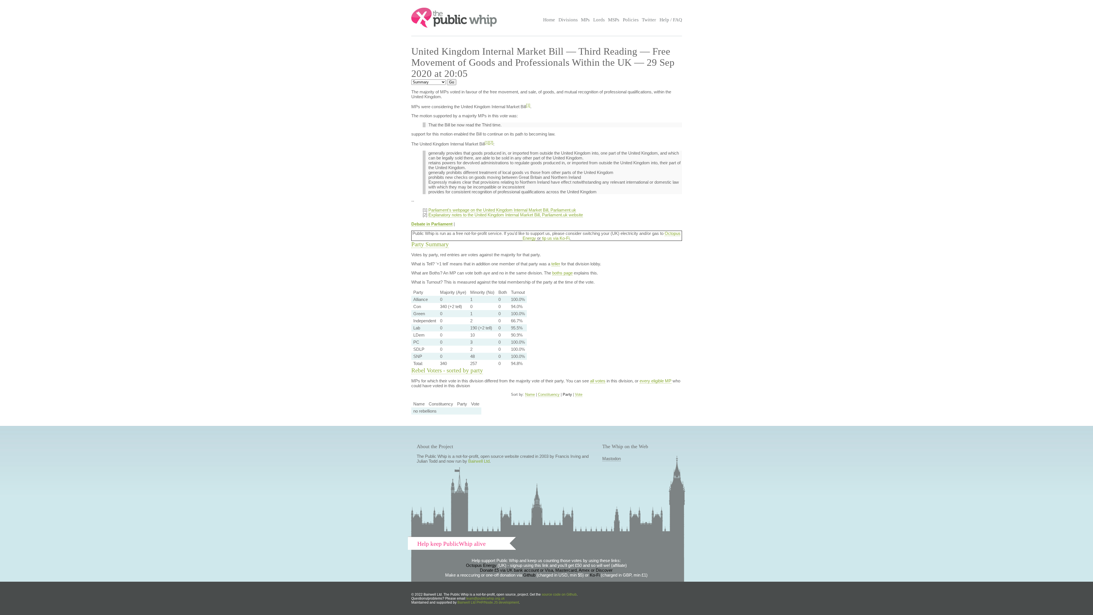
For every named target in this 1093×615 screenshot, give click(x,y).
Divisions (568, 19)
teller (555, 263)
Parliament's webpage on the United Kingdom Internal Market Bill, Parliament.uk (502, 210)
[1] (528, 105)
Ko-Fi (595, 575)
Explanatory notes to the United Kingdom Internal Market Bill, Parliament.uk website (505, 214)
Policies (631, 19)
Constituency (549, 394)
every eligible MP (655, 380)
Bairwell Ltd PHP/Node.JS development (488, 602)
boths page (562, 272)
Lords (599, 19)
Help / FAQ (671, 19)
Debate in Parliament (432, 224)
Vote (578, 394)
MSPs (613, 19)
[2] (491, 143)
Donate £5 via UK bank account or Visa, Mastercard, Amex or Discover (546, 570)
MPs (585, 19)
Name (530, 394)
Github (529, 575)
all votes (597, 380)
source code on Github (559, 594)
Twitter (649, 19)
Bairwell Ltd (479, 461)
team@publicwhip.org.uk (485, 598)
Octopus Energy (481, 565)
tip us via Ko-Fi (556, 238)
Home (549, 19)
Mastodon (611, 458)
